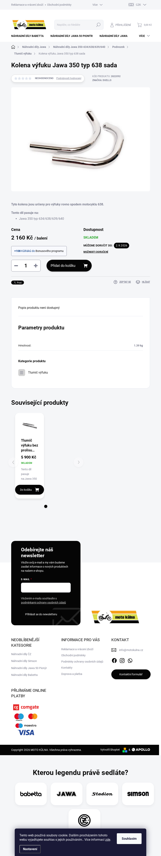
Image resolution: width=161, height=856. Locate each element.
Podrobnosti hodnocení (68, 78)
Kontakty (66, 667)
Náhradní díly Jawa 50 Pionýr (29, 668)
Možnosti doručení (95, 252)
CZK (138, 4)
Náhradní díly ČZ (21, 654)
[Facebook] (114, 660)
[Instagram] (122, 660)
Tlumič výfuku (38, 372)
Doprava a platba (71, 674)
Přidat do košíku (63, 265)
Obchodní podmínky (59, 4)
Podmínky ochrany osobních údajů (82, 661)
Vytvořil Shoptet (110, 749)
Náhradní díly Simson (24, 661)
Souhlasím (129, 839)
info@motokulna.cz (131, 650)
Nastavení (30, 849)
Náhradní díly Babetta (24, 674)
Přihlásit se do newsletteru (41, 614)
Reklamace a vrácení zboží (27, 4)
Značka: (101, 80)
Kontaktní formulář (131, 674)
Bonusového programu (50, 251)
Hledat (98, 24)
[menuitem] (29, 36)
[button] (46, 506)
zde (107, 839)
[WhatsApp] (130, 660)
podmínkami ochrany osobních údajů (43, 602)
